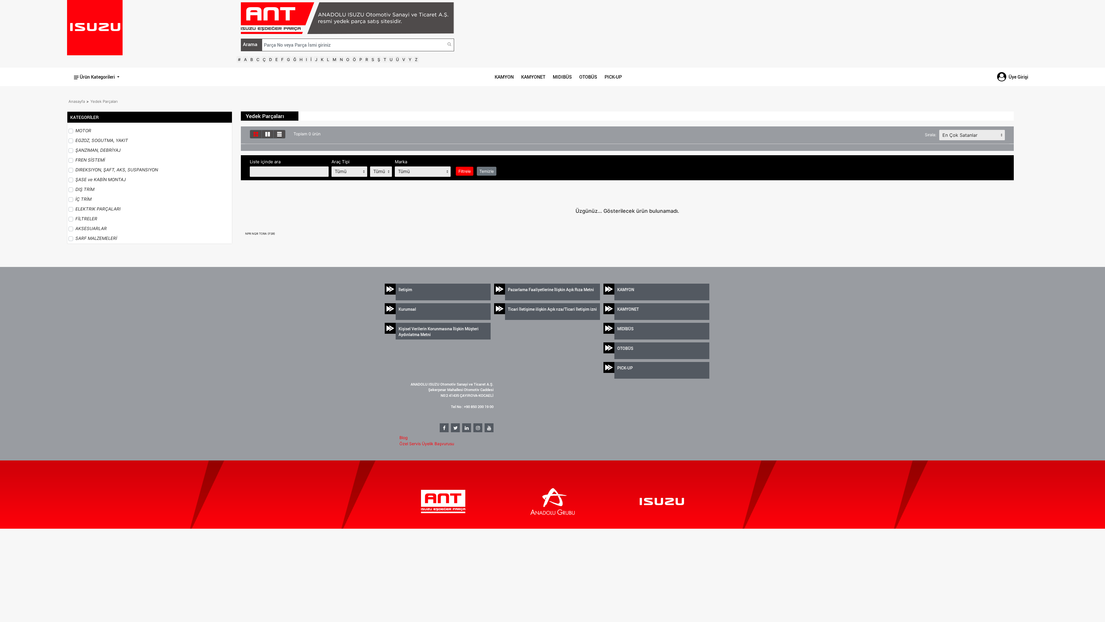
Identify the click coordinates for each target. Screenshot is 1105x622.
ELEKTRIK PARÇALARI (98, 209)
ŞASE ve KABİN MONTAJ (100, 179)
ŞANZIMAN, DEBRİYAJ (98, 150)
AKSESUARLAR (91, 228)
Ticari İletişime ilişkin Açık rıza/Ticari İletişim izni (552, 309)
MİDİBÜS (625, 328)
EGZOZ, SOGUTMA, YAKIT (101, 140)
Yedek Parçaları (104, 101)
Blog (403, 437)
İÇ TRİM (83, 199)
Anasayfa (76, 101)
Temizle (486, 171)
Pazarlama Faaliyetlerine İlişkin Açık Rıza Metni (551, 289)
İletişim (405, 289)
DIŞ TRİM (84, 189)
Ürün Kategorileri (97, 77)
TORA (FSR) (267, 233)
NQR (255, 233)
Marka (401, 161)
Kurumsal (407, 309)
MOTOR (83, 130)
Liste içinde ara (265, 161)
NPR (248, 233)
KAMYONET (533, 77)
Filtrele (464, 171)
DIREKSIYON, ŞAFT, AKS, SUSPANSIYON (116, 169)
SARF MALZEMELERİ (96, 238)
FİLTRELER (86, 218)
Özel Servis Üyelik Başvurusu (426, 443)
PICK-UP (613, 77)
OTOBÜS (588, 77)
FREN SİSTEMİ (90, 160)
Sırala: (930, 134)
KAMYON (504, 77)
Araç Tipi (341, 161)
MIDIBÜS (562, 77)
